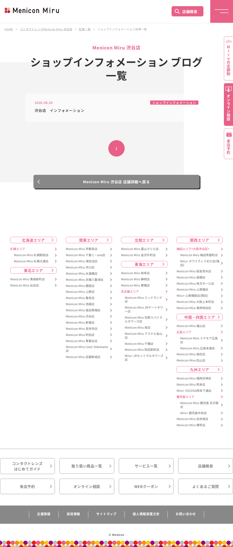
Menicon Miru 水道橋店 (81, 274)
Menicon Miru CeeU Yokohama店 (87, 349)
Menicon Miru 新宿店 (80, 323)
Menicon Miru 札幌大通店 (31, 261)
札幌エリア (17, 249)
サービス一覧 (146, 466)
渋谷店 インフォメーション (59, 110)
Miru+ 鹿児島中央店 (193, 413)
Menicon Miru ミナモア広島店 (199, 340)
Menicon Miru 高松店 (191, 354)
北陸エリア (144, 240)
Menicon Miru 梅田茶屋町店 (199, 255)
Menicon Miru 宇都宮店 (81, 249)
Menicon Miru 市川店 (80, 267)
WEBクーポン (146, 486)
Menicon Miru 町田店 (80, 335)
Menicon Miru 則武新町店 (142, 350)
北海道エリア (33, 240)
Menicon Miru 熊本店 (191, 385)
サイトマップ (106, 513)
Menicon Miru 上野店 (80, 292)
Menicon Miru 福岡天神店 (194, 378)
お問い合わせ (186, 513)
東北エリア (33, 270)
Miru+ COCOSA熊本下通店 (194, 391)
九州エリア (199, 369)
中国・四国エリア (199, 317)
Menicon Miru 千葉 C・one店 (85, 255)
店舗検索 (190, 11)
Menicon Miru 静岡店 (135, 279)
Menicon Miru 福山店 (191, 326)
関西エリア (199, 240)
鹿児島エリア (185, 397)
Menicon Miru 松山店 (191, 360)
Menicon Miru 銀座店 (80, 286)
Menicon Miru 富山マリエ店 (140, 249)
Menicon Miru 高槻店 (191, 277)
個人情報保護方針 (146, 513)
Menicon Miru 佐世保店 (192, 419)
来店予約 (27, 486)
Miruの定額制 (228, 60)
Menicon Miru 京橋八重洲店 (84, 280)
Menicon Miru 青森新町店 (27, 279)
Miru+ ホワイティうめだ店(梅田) (199, 263)
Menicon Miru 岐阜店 (135, 273)
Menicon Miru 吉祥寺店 (81, 329)
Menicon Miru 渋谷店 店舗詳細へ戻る (116, 181)
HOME (9, 29)
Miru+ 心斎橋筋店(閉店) (192, 296)
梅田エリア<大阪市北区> (193, 249)
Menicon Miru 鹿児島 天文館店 (199, 405)
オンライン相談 (86, 486)
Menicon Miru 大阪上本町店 (195, 302)
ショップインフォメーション (174, 103)
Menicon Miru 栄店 (137, 328)
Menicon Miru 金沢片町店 (138, 255)
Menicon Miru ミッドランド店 (143, 300)
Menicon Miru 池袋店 (80, 304)
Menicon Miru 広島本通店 (197, 348)
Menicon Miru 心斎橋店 (192, 290)
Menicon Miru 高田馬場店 (83, 310)
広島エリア (184, 332)
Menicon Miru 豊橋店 (135, 285)
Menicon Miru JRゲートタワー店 (144, 309)
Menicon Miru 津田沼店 (81, 261)
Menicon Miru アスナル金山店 (143, 336)
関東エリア (88, 240)
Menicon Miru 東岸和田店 (194, 308)
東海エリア (144, 264)
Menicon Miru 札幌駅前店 (31, 255)
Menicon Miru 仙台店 (24, 285)
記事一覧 (85, 29)
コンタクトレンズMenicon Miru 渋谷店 (46, 29)
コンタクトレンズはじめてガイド (27, 466)
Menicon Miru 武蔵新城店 (83, 357)
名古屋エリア (130, 292)
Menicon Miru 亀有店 (80, 298)
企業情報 (44, 513)
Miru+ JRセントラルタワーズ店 (144, 358)
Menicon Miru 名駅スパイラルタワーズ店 (143, 319)
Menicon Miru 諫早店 (191, 425)
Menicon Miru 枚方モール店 (195, 284)
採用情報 (73, 513)
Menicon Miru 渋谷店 (80, 316)
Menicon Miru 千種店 (139, 344)
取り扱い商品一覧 (86, 466)
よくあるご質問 (205, 486)
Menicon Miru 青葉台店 (81, 341)
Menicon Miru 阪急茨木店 (194, 271)
